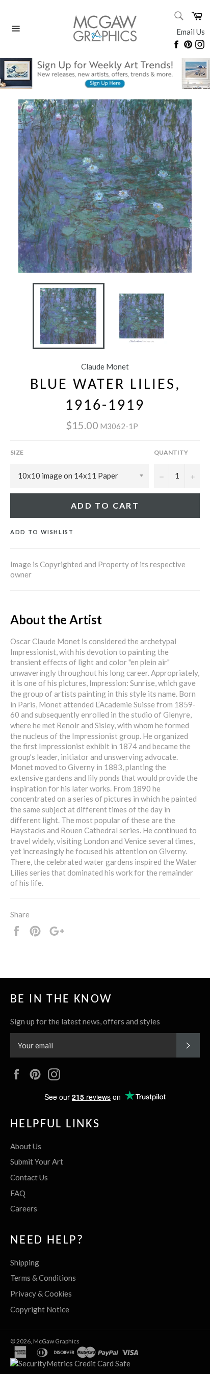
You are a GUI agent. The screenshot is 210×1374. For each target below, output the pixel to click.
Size (16, 452)
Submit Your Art (36, 1161)
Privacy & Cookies (41, 1293)
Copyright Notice (39, 1309)
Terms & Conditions (43, 1277)
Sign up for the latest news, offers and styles (85, 1021)
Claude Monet (105, 366)
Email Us (190, 31)
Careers (23, 1208)
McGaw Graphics (56, 1341)
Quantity (171, 452)
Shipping (24, 1262)
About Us (25, 1146)
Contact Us (29, 1177)
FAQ (17, 1193)
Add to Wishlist (42, 532)
